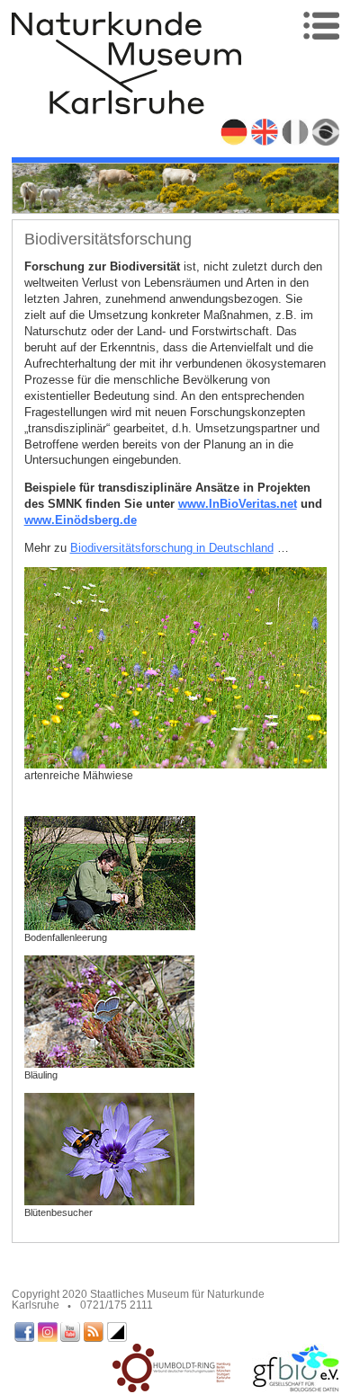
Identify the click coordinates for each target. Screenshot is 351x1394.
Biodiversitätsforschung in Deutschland (172, 548)
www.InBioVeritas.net (237, 504)
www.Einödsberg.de (80, 520)
